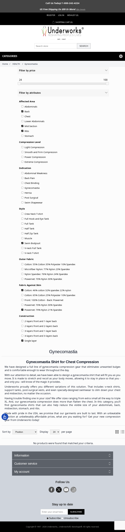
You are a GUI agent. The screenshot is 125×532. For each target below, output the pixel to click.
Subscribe (55, 518)
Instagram (73, 490)
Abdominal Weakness (36, 173)
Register (51, 15)
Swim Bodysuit (32, 243)
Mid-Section (31, 126)
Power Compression (35, 156)
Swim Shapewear (34, 202)
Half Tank (29, 228)
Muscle (28, 238)
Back (27, 111)
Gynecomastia (32, 187)
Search (83, 46)
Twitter (59, 490)
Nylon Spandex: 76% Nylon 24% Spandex (46, 274)
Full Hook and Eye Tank (37, 218)
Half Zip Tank (31, 233)
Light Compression (34, 147)
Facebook (51, 490)
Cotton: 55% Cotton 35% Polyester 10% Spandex (50, 264)
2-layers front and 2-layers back (41, 326)
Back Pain (30, 178)
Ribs (27, 131)
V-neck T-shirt (32, 252)
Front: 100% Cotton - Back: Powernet (44, 300)
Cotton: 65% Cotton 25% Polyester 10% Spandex (50, 295)
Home (5, 64)
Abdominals (31, 106)
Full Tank (29, 223)
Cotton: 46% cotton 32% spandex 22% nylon (48, 290)
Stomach (29, 135)
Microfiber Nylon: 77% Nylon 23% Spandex (47, 269)
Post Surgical (31, 197)
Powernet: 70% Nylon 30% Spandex (43, 278)
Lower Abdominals (34, 121)
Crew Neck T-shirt (34, 213)
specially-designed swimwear (74, 390)
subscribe (76, 512)
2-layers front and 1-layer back (41, 321)
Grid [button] (117, 431)
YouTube (66, 490)
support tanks (13, 390)
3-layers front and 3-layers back (41, 335)
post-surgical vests (33, 390)
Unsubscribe (71, 518)
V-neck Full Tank (33, 248)
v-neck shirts (112, 386)
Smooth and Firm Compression (41, 152)
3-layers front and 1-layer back (41, 330)
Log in (61, 15)
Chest (27, 116)
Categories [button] (9, 56)
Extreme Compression (36, 161)
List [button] (122, 431)
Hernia (28, 192)
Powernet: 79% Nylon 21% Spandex (43, 309)
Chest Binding (32, 182)
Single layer (31, 340)
